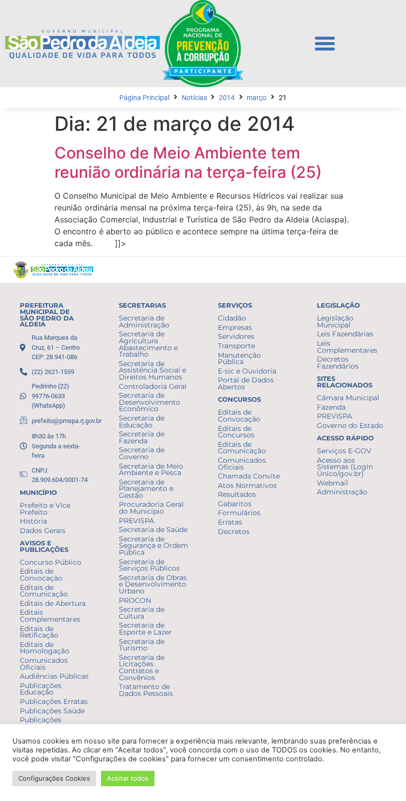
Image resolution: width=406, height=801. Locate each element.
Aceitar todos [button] (128, 778)
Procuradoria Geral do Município (151, 507)
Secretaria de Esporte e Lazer (145, 628)
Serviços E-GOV (344, 451)
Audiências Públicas (54, 676)
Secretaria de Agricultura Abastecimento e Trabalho (148, 344)
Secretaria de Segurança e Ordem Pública (153, 545)
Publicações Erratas (54, 701)
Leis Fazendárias (345, 334)
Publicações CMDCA (40, 723)
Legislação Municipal (335, 321)
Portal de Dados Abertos (246, 383)
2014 (227, 98)
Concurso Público (50, 562)
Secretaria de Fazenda (141, 437)
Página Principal (144, 98)
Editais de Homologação (44, 648)
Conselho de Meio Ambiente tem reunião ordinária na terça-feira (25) (188, 162)
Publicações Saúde (52, 711)
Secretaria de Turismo (141, 645)
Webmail (332, 483)
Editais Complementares (50, 615)
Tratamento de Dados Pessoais (146, 690)
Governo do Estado (350, 425)
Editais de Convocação (41, 574)
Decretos (234, 531)
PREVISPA (136, 521)
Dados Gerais (42, 530)
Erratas (230, 522)
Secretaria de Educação (141, 421)
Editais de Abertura (53, 603)
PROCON (135, 600)
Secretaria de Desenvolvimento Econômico (149, 402)
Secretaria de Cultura (141, 612)
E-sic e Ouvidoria (247, 371)
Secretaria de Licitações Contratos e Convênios (141, 667)
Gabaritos (235, 504)
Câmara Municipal (348, 398)
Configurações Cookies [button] (54, 778)
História (33, 521)
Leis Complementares (347, 346)
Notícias (194, 98)
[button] (324, 43)
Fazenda (331, 407)
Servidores (236, 336)
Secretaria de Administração (144, 321)
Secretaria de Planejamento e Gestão (146, 488)
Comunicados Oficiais (44, 663)
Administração (342, 492)
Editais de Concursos (236, 432)
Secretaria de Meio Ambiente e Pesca (151, 469)
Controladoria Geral (153, 386)
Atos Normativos (247, 485)
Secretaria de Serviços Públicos (149, 565)
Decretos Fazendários (337, 362)
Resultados (237, 494)
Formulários (239, 513)
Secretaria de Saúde (153, 530)
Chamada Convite (249, 476)
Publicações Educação (40, 689)
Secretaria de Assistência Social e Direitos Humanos (152, 370)
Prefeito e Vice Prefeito (45, 508)
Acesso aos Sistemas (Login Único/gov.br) (345, 467)
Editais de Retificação (39, 632)
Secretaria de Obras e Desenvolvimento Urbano (153, 584)
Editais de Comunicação (44, 591)
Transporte (236, 346)
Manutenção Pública (239, 358)
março (256, 98)
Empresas (235, 327)
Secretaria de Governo (141, 453)
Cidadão (232, 318)
